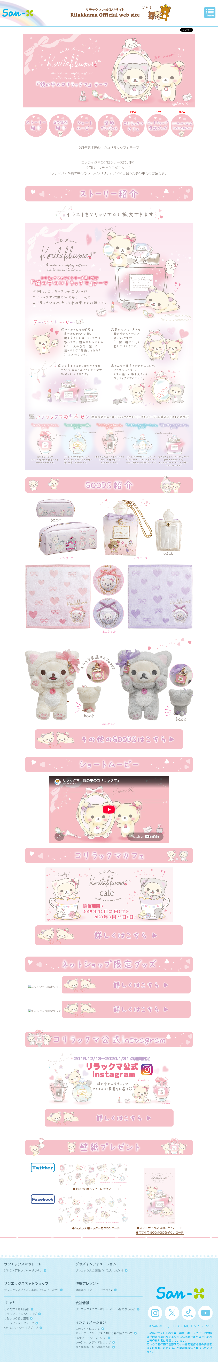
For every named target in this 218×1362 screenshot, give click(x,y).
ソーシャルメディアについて (93, 1342)
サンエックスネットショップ (26, 1283)
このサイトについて (87, 1329)
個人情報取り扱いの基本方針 (93, 1347)
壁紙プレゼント (87, 1283)
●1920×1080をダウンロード (160, 1232)
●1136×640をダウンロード (160, 1228)
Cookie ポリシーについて (90, 1338)
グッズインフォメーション (95, 1264)
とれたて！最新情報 (16, 1309)
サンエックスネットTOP (22, 1264)
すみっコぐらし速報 (16, 1318)
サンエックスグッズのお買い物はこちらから (31, 1290)
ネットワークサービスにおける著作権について (104, 1333)
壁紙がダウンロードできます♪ (94, 1290)
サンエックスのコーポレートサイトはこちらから (105, 1309)
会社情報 (82, 1303)
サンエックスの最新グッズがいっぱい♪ (99, 1270)
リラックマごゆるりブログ (20, 1314)
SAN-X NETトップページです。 (23, 1270)
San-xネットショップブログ (21, 1328)
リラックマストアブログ (19, 1323)
